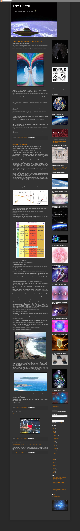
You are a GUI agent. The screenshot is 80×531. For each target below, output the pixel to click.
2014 (54, 469)
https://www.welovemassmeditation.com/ (59, 477)
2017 (54, 465)
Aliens (14, 414)
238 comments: (24, 452)
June (55, 442)
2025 (54, 428)
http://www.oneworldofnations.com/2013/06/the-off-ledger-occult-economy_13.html (60, 490)
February (55, 448)
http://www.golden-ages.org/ (57, 478)
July (54, 441)
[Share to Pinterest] (33, 137)
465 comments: (24, 137)
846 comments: (24, 407)
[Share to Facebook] (32, 137)
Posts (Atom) (19, 457)
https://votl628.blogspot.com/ (57, 479)
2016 (54, 466)
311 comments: (24, 438)
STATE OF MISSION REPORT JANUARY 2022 (27, 445)
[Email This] (29, 137)
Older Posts (46, 456)
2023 (54, 431)
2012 (54, 472)
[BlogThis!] (30, 137)
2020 (54, 461)
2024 (54, 429)
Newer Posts (15, 456)
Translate (60, 422)
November (56, 435)
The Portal (21, 6)
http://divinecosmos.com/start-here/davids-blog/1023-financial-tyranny (60, 487)
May (55, 444)
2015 (54, 468)
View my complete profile (56, 496)
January (55, 457)
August (55, 439)
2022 (54, 432)
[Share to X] (31, 137)
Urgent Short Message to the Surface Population (27, 41)
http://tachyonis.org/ (56, 406)
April (55, 445)
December (56, 434)
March (55, 447)
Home (31, 456)
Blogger (50, 516)
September (56, 438)
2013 (54, 471)
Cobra (54, 494)
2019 (54, 462)
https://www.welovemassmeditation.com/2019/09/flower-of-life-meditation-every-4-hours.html (60, 168)
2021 (54, 459)
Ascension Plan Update (19, 144)
